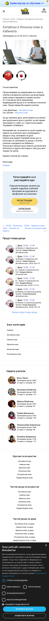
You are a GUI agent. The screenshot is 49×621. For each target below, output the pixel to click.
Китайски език (26, 110)
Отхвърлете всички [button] (24, 615)
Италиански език (14, 354)
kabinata (33, 36)
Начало (6, 19)
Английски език (13, 335)
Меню (6, 11)
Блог (13, 19)
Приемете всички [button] (24, 609)
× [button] (46, 545)
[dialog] (24, 581)
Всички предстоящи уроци (24, 312)
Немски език (12, 340)
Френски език (12, 344)
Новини (20, 19)
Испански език (13, 349)
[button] (24, 604)
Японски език (21, 112)
